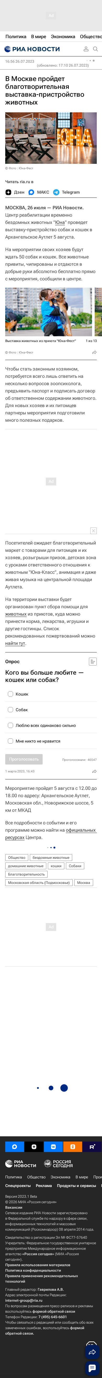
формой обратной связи (53, 1311)
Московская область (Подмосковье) (39, 883)
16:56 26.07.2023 (19, 61)
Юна (60, 222)
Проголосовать (24, 759)
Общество (16, 857)
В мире (82, 1177)
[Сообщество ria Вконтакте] (53, 1147)
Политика (13, 1177)
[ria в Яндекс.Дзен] (34, 1147)
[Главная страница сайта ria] (31, 49)
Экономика (60, 1177)
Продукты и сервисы (76, 1185)
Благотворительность (26, 874)
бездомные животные (51, 857)
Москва (83, 883)
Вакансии (13, 1207)
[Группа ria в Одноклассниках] (72, 1147)
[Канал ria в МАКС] (14, 1147)
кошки (56, 866)
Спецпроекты (18, 1185)
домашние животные (25, 866)
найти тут (15, 643)
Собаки (75, 866)
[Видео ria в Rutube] (92, 1147)
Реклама (44, 1185)
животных (16, 614)
